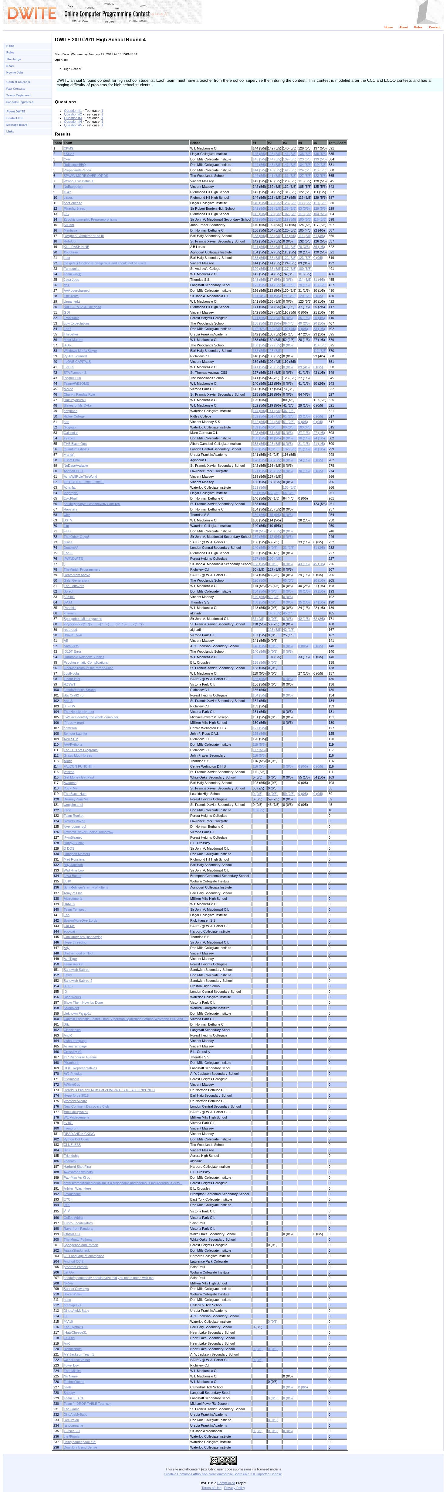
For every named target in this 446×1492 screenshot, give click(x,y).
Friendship (71, 1155)
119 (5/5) (319, 165)
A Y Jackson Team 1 (79, 1354)
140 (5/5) (259, 203)
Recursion (71, 1420)
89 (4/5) (304, 367)
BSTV (68, 520)
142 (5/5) (259, 214)
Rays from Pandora (78, 1228)
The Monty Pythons (78, 1239)
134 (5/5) (305, 165)
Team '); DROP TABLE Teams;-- (87, 1403)
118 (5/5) (304, 214)
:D (65, 991)
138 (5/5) (305, 154)
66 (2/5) (273, 493)
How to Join (14, 72)
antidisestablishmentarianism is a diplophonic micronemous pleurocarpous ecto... (123, 1183)
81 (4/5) (319, 279)
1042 (67, 192)
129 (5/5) (320, 208)
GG (66, 214)
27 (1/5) (304, 433)
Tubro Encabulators (78, 1223)
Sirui (67, 1150)
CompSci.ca (226, 1483)
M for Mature (73, 340)
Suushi (69, 225)
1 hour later (72, 679)
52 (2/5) (273, 597)
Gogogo (70, 427)
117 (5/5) (304, 203)
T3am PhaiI (72, 460)
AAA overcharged (77, 290)
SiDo (67, 345)
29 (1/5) (319, 591)
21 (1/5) (304, 443)
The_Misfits (72, 1371)
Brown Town (73, 635)
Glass (68, 542)
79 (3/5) (289, 296)
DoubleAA (71, 547)
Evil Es (69, 367)
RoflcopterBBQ (75, 165)
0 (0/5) (318, 258)
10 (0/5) (258, 810)
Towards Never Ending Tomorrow (88, 832)
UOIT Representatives (80, 1068)
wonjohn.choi (73, 804)
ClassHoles (72, 1030)
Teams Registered (18, 95)
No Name (71, 1376)
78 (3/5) (304, 247)
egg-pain (70, 931)
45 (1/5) (319, 564)
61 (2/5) (289, 416)
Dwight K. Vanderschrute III (84, 236)
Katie (67, 810)
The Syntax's (73, 1327)
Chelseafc (71, 296)
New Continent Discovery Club (86, 1106)
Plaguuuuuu (72, 378)
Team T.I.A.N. (74, 1398)
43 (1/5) (304, 564)
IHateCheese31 (75, 1332)
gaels (68, 1387)
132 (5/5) (259, 416)
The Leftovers (74, 586)
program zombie (76, 1267)
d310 (67, 881)
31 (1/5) (289, 547)
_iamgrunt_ (72, 1128)
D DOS (69, 848)
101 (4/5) (274, 416)
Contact (434, 27)
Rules (418, 27)
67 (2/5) (258, 619)
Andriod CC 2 (73, 1261)
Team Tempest (75, 909)
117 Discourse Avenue (80, 1057)
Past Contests (15, 88)
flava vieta (71, 646)
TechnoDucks (74, 1382)
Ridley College (74, 416)
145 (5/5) (259, 154)
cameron (70, 728)
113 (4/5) (259, 296)
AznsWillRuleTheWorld (80, 476)
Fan (66, 915)
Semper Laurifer (75, 733)
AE (66, 640)
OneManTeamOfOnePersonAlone (88, 668)
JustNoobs (72, 673)
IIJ (65, 1316)
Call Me (69, 926)
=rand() (69, 454)
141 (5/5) (289, 154)
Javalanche (72, 1194)
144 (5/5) (274, 159)
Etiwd (68, 975)
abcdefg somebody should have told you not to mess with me (109, 1278)
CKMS (68, 148)
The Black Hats (75, 794)
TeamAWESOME (76, 383)
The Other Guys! (76, 536)
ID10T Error (72, 651)
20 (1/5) (304, 285)
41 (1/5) (289, 285)
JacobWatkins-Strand (80, 690)
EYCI (67, 1199)
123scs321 (72, 1431)
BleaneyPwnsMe (76, 799)
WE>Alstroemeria (76, 1117)
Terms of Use (211, 1488)
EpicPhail (70, 498)
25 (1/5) (304, 602)
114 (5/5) (304, 236)
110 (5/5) (319, 203)
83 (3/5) (304, 208)
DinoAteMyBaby (75, 1414)
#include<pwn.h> (76, 1112)
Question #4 (73, 121)
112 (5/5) (289, 219)
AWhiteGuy (72, 1084)
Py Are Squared (75, 356)
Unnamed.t (72, 301)
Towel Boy (71, 1365)
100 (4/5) (274, 558)
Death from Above (77, 575)
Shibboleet (71, 1008)
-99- (67, 1205)
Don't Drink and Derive (80, 1447)
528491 (69, 597)
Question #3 (73, 118)
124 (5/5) (305, 170)
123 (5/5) (305, 159)
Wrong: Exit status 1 (78, 181)
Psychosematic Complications (86, 662)
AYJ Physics (73, 1073)
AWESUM (71, 739)
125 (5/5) (274, 154)
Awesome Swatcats (78, 1172)
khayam (70, 613)
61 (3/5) (319, 236)
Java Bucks (72, 876)
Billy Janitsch (73, 865)
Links (10, 131)
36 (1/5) (319, 247)
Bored (68, 591)
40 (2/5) (304, 323)
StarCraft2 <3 (73, 695)
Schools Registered (19, 102)
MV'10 (68, 1321)
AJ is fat (70, 487)
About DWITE (15, 111)
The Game (71, 1409)
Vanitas (69, 772)
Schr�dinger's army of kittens (86, 887)
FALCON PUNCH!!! (78, 766)
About (403, 27)
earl (66, 422)
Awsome (70, 783)
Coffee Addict (73, 1217)
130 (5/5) (259, 345)
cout (67, 258)
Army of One (73, 893)
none (67, 1299)
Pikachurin (71, 1062)
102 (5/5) (289, 214)
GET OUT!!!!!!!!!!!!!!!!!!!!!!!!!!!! (84, 482)
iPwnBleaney (73, 837)
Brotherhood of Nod (78, 953)
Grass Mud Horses (78, 755)
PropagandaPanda (77, 170)
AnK (67, 1343)
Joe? (67, 329)
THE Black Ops (75, 443)
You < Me (70, 788)
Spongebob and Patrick (81, 1245)
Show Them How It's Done (83, 1002)
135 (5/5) (274, 203)
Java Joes (71, 279)
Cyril (67, 159)
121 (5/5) (259, 471)
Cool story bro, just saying (83, 937)
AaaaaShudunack (77, 1250)
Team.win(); (72, 274)
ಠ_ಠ (67, 1210)
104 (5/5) (320, 214)
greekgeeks (72, 1305)
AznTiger (70, 959)
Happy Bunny (74, 843)
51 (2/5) (289, 422)
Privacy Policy (234, 1488)
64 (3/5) (289, 493)
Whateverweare (75, 1101)
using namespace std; (80, 1442)
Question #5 (73, 125)
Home (388, 27)
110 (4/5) (289, 329)
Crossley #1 (73, 1052)
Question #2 (73, 114)
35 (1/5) (304, 318)
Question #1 (73, 110)
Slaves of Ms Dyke (78, 405)
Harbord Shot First (77, 1166)
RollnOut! (70, 241)
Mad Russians (74, 859)
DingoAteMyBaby (76, 1310)
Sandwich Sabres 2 (78, 980)
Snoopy (69, 1392)
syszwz (69, 438)
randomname (73, 1425)
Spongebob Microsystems (83, 619)
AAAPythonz (73, 744)
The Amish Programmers (82, 569)
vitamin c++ (72, 1234)
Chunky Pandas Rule (79, 394)
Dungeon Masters (77, 854)
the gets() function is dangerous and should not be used (105, 263)
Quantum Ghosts (76, 449)
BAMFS (69, 904)
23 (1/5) (304, 416)
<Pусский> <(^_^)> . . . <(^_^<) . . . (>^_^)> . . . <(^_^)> (104, 624)
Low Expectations (77, 323)
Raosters (70, 509)
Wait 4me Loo (74, 870)
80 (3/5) (289, 427)
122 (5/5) (320, 175)
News (10, 65)
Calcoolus (71, 433)
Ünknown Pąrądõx (77, 1013)
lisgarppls (71, 493)
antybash (70, 411)
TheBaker (71, 334)
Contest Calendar (18, 82)
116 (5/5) (319, 170)
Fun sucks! (72, 268)
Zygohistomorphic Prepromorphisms (90, 219)
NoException (73, 186)
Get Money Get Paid (79, 777)
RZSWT (70, 684)
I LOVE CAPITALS (77, 361)
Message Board (17, 124)
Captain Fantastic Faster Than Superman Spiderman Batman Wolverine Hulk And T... (126, 1019)
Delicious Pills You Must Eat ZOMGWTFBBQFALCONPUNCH (109, 1090)
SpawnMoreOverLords (80, 920)
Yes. (67, 285)
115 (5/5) (274, 515)
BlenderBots (73, 1349)
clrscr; (68, 197)
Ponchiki (70, 608)
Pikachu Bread (74, 208)
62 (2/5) (319, 619)
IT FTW (69, 706)
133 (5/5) (320, 159)
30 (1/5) (304, 438)
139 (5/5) (289, 159)
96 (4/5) (319, 318)
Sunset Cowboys (76, 1289)
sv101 (68, 1123)
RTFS (68, 986)
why (67, 515)
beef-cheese (73, 203)
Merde (68, 389)
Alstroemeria (73, 898)
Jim (66, 526)
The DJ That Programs (81, 750)
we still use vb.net (77, 1360)
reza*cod (70, 629)
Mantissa (70, 230)
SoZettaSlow (73, 1294)
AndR (68, 1035)
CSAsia (69, 1338)
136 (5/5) (320, 154)
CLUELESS (72, 1145)
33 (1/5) (319, 329)
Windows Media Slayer (80, 350)
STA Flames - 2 (75, 372)
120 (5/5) (305, 296)
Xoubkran (71, 252)
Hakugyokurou (75, 400)
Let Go (69, 1272)
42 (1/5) (304, 619)
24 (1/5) (319, 438)
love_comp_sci (75, 826)
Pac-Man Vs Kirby (77, 1177)
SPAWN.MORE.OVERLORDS (86, 175)
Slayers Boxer (74, 821)
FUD (67, 531)
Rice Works (72, 997)
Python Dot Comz (77, 1139)
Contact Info (14, 118)
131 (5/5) (289, 175)
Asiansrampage (75, 1046)
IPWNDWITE (73, 558)
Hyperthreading (75, 942)
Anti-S (68, 701)
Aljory (68, 761)
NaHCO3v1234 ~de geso (82, 307)
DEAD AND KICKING (79, 1134)
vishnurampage (75, 1041)
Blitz (67, 1024)
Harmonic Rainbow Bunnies (84, 657)
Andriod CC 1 (73, 471)
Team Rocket (73, 815)
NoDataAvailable (76, 465)
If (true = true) (74, 722)
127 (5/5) (305, 175)
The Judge (13, 59)
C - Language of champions (84, 1256)
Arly (66, 948)
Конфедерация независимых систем (92, 504)
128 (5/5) (289, 203)
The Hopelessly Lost (79, 711)
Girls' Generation (76, 580)
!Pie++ (68, 553)
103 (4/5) (305, 427)
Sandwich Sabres (77, 969)
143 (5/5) (274, 165)
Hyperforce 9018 (76, 1095)
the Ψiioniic (72, 1436)
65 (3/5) (289, 580)
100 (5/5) (305, 219)
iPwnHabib (71, 318)
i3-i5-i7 (68, 1283)
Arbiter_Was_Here (77, 1188)
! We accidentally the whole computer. (91, 717)
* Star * (69, 154)
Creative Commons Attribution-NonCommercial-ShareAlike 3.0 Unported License (223, 1474)
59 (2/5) (289, 794)
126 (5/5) (259, 449)
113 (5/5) (319, 285)
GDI (67, 312)
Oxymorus (71, 1079)
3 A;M (68, 602)
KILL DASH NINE (76, 247)
